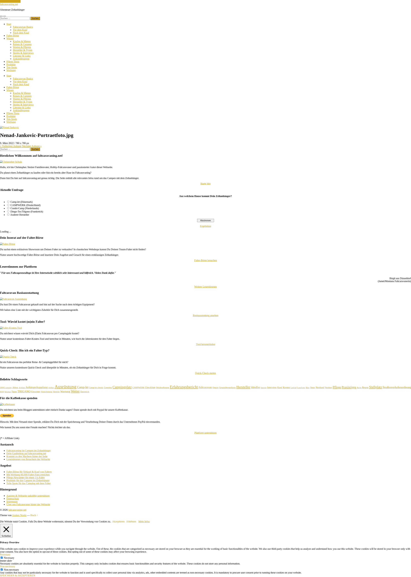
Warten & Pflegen (22, 47)
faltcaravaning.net (9, 4)
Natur (312, 387)
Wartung (65, 391)
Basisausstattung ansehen (205, 315)
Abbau (15, 387)
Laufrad (294, 388)
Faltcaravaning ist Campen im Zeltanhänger (28, 450)
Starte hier (205, 183)
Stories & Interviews (23, 53)
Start (8, 24)
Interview (272, 387)
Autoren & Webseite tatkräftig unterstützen (28, 495)
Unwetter (35, 391)
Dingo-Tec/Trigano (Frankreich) (26, 211)
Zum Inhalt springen (10, 1)
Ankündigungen (21, 58)
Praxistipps (349, 387)
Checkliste (150, 387)
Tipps (14, 391)
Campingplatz (122, 387)
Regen (365, 387)
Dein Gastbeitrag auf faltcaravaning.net (26, 453)
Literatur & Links (22, 55)
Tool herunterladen (205, 344)
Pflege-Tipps (12, 61)
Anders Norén (19, 515)
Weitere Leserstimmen (205, 286)
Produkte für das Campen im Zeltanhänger (27, 480)
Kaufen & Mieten (22, 41)
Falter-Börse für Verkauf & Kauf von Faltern (29, 471)
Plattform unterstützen (205, 432)
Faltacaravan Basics (23, 27)
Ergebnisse (205, 226)
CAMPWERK (138, 387)
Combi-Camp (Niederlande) (24, 208)
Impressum (11, 501)
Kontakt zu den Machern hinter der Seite (27, 456)
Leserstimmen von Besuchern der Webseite (28, 459)
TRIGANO (24, 391)
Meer (308, 388)
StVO (2, 392)
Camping (108, 387)
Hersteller (243, 387)
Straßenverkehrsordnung (397, 387)
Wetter (75, 391)
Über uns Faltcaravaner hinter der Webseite (28, 504)
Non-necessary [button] (7, 566)
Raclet (359, 388)
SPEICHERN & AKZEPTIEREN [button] (17, 575)
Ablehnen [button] (131, 521)
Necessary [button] (5, 554)
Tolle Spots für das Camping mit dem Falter (28, 483)
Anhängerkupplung (37, 387)
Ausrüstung (65, 386)
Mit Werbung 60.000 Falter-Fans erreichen (28, 474)
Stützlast (8, 392)
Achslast (22, 388)
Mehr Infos (144, 521)
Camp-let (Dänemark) (21, 202)
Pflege (337, 387)
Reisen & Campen (22, 44)
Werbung (11, 70)
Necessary (9, 557)
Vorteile (56, 391)
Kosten (286, 387)
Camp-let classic (96, 387)
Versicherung (46, 391)
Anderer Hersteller (19, 214)
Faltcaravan (205, 387)
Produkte (11, 64)
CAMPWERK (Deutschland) (25, 205)
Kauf (279, 387)
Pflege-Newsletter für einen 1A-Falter (25, 477)
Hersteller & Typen (22, 50)
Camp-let (82, 387)
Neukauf (320, 387)
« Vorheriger (10, 146)
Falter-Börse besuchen (205, 260)
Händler (255, 387)
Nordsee (328, 387)
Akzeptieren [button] (118, 521)
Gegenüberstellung (227, 387)
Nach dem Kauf (21, 32)
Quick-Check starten (205, 373)
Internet (264, 388)
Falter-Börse (12, 35)
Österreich (84, 391)
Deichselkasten (162, 387)
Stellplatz (375, 387)
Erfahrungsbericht (184, 387)
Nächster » (32, 146)
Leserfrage (301, 388)
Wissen (10, 38)
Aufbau (51, 388)
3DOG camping (6, 388)
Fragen (216, 387)
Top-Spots (11, 67)
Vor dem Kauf (20, 29)
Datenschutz (12, 498)
